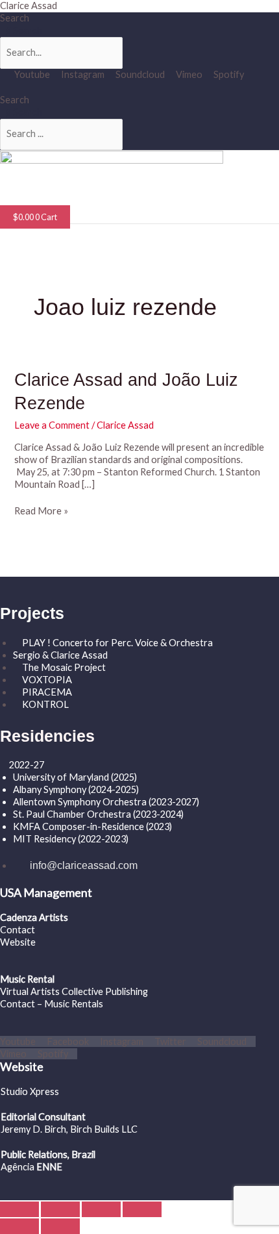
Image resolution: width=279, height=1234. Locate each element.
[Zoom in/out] (19, 1209)
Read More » (41, 510)
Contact (17, 929)
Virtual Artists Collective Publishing (75, 991)
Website (18, 942)
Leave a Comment (52, 425)
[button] (45, 198)
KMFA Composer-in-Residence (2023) (92, 826)
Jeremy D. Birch (33, 1129)
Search (14, 17)
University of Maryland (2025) (75, 777)
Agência (17, 1166)
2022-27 (26, 764)
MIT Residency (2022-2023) (70, 838)
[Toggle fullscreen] (60, 1209)
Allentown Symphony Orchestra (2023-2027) (106, 801)
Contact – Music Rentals (51, 1003)
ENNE (48, 1166)
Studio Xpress (30, 1091)
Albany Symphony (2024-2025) (77, 789)
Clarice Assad (28, 5)
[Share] (101, 1209)
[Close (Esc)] (142, 1209)
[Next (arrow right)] (60, 1226)
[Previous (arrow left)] (19, 1226)
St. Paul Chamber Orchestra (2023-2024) (98, 814)
